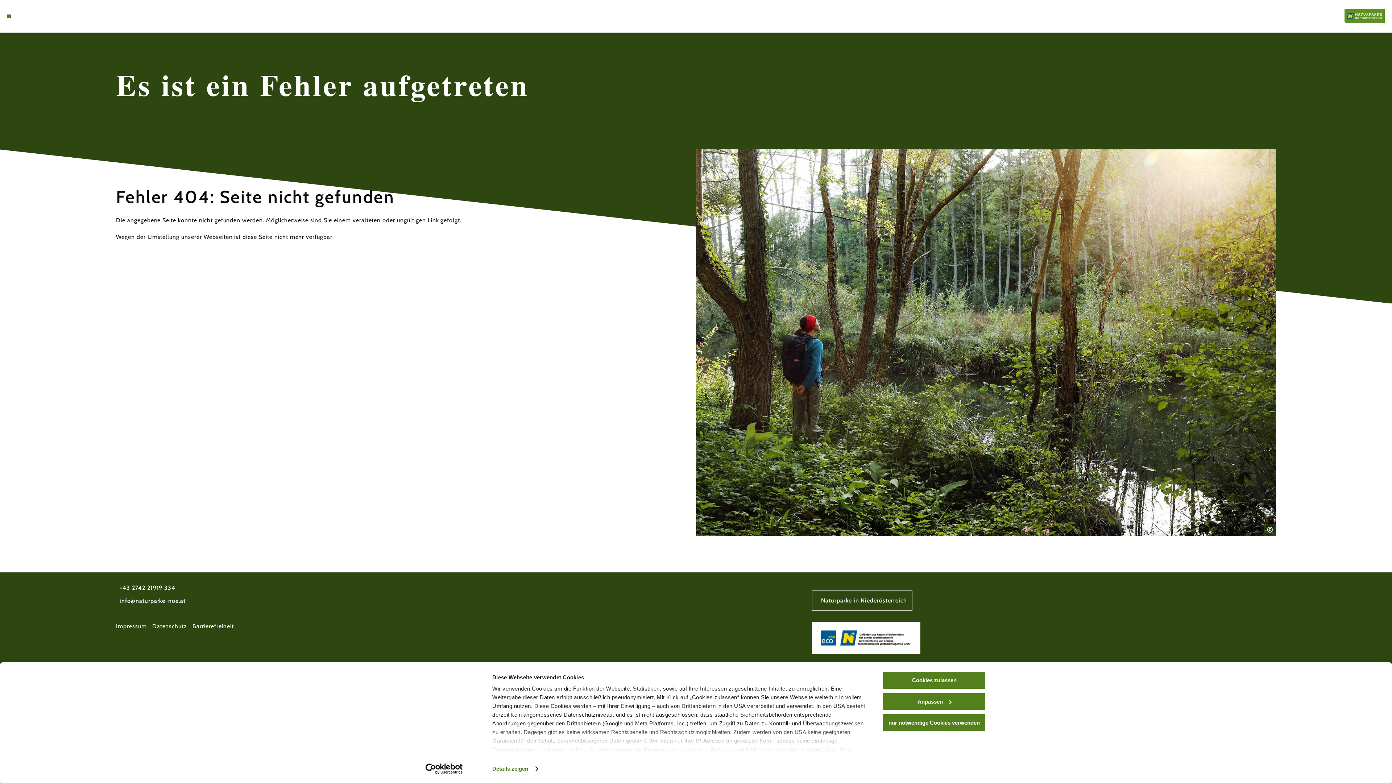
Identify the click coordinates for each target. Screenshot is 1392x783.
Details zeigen (510, 769)
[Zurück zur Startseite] (1365, 16)
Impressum (131, 626)
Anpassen (930, 702)
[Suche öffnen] (29, 16)
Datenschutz (169, 626)
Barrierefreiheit (212, 626)
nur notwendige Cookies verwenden (934, 723)
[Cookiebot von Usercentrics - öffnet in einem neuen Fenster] (444, 768)
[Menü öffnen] (9, 16)
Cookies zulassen (934, 680)
